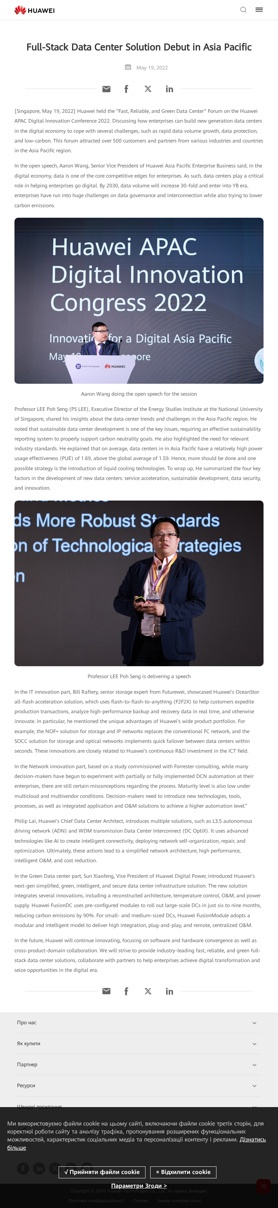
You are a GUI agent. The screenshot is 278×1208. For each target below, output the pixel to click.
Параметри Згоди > (139, 1185)
